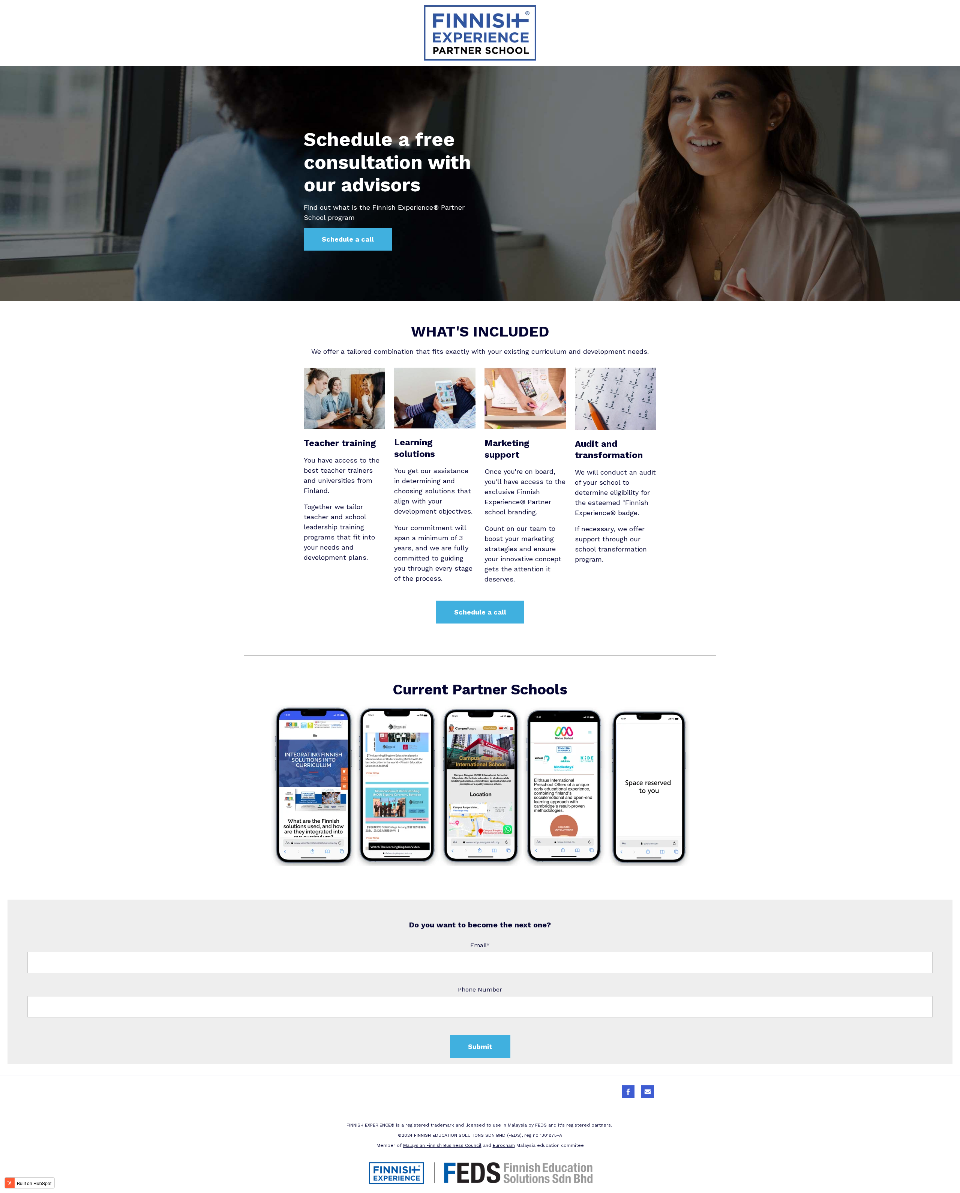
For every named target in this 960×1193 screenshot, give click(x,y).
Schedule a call (348, 239)
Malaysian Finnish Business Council (442, 1145)
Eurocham (504, 1145)
